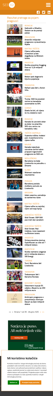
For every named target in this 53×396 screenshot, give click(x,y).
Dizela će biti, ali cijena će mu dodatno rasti (34, 111)
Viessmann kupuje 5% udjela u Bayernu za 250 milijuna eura (35, 288)
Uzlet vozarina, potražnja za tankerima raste (35, 196)
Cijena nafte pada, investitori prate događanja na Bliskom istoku (34, 55)
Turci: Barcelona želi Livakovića (33, 264)
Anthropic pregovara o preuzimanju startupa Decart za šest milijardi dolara (34, 300)
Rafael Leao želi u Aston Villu (35, 88)
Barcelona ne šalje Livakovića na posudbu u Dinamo (35, 163)
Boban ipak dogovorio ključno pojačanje (34, 77)
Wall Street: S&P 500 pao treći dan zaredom (34, 218)
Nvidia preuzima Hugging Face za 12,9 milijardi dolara (35, 67)
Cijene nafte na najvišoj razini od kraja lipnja (34, 207)
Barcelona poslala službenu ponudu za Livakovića (33, 186)
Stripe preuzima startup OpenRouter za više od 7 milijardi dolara (35, 242)
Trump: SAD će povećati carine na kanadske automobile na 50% (35, 101)
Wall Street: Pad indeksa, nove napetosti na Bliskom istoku (35, 231)
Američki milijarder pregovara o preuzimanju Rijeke (35, 42)
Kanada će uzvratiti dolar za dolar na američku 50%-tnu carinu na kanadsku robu (35, 125)
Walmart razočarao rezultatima (33, 173)
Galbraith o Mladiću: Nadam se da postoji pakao (33, 30)
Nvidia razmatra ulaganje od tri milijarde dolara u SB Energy (35, 254)
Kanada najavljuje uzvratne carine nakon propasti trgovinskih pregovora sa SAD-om (34, 150)
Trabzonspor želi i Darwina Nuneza (32, 275)
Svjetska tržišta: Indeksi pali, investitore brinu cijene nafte (35, 137)
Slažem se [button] (13, 382)
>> (43, 311)
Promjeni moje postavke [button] (30, 382)
